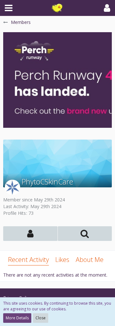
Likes (62, 259)
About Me (89, 259)
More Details (17, 318)
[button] (8, 8)
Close (40, 318)
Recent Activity (28, 259)
